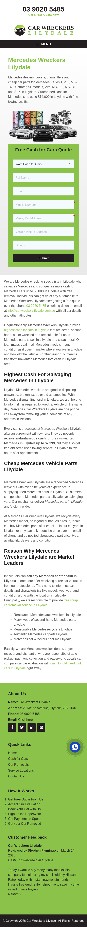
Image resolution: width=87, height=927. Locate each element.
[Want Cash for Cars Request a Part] (43, 163)
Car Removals (18, 764)
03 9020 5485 (43, 9)
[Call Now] (75, 747)
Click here (25, 719)
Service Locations (21, 770)
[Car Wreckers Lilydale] (43, 30)
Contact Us (16, 776)
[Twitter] (22, 727)
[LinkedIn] (32, 727)
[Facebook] (12, 727)
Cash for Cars (18, 758)
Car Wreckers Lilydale (41, 920)
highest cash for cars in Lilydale (26, 330)
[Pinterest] (41, 727)
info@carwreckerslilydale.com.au (31, 310)
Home (12, 753)
